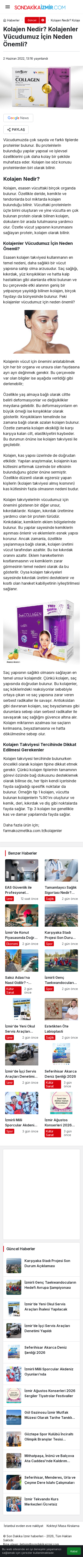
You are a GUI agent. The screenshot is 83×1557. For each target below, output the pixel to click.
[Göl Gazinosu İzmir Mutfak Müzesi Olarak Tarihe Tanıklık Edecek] (41, 1417)
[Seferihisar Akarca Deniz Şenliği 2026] (61, 1066)
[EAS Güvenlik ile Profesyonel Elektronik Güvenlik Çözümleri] (21, 880)
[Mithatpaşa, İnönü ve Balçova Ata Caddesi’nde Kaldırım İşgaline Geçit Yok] (41, 1460)
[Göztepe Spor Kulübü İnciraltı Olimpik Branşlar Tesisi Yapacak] (41, 1439)
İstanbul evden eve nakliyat (23, 1526)
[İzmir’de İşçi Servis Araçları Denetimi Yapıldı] (21, 1066)
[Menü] (7, 7)
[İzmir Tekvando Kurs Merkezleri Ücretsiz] (41, 1504)
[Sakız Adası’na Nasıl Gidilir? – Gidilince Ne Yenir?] (21, 972)
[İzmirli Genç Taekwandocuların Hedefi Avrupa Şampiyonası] (61, 972)
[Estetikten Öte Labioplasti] (61, 1019)
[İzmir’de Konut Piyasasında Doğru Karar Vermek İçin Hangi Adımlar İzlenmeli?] (21, 925)
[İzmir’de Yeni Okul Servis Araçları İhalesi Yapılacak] (21, 1019)
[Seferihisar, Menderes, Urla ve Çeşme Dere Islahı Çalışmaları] (41, 1482)
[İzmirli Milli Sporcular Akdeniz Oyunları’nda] (21, 1114)
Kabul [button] (73, 1551)
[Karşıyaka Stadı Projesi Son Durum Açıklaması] (61, 925)
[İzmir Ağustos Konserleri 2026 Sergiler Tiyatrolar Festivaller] (61, 1114)
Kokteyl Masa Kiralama (62, 1526)
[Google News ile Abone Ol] (18, 118)
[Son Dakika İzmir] (40, 6)
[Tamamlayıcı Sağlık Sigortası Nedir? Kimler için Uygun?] (61, 880)
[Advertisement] (41, 1194)
